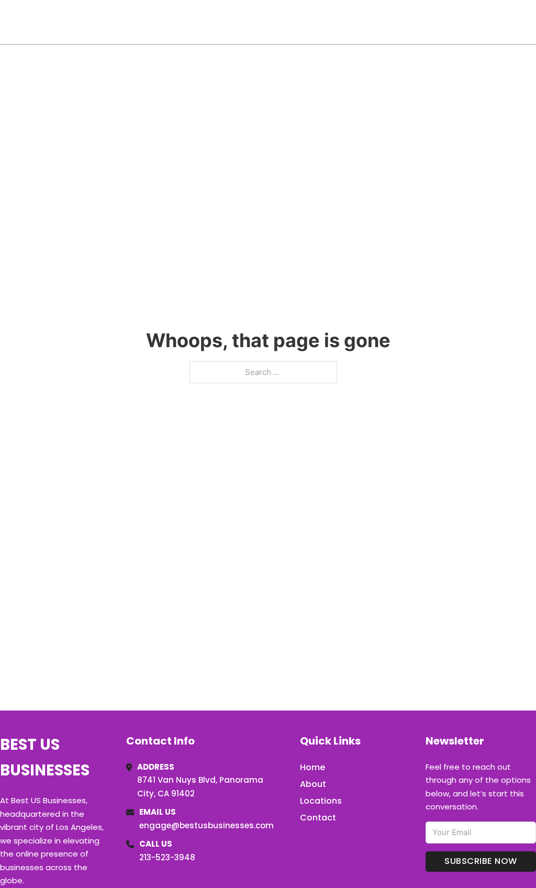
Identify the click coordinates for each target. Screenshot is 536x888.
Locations (462, 22)
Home (415, 22)
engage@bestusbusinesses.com (206, 825)
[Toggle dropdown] (532, 22)
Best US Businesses (84, 22)
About (313, 784)
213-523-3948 (167, 857)
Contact (318, 818)
